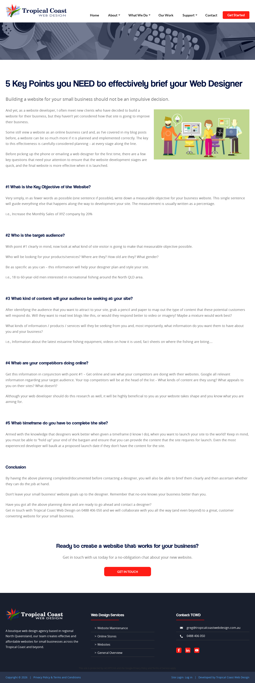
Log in (188, 677)
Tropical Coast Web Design (232, 677)
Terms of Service (161, 668)
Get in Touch (127, 571)
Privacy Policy (140, 668)
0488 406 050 (196, 636)
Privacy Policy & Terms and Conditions (57, 677)
